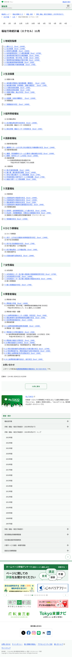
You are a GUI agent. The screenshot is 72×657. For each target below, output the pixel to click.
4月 (65, 23)
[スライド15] (37, 595)
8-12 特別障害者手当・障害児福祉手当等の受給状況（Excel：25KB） (27, 351)
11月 (26, 23)
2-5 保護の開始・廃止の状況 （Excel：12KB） (20, 92)
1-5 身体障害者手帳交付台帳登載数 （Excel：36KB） (22, 55)
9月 (39, 23)
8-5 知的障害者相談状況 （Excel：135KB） (18, 320)
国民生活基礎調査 (10, 550)
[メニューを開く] (68, 7)
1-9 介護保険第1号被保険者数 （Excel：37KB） (20, 64)
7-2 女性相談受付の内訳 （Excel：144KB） (18, 276)
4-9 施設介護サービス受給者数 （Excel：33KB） (20, 179)
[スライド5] (28, 595)
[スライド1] (25, 595)
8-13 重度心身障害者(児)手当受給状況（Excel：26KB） (23, 353)
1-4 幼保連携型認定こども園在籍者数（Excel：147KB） (23, 53)
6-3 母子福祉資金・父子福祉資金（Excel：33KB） (21, 249)
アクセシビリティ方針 (45, 644)
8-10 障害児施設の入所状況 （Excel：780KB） (20, 342)
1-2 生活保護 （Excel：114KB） (15, 48)
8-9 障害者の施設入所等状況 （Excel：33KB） (20, 340)
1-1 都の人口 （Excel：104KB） (15, 46)
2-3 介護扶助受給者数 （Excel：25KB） (17, 87)
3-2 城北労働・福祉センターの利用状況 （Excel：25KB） (23, 129)
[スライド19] (41, 595)
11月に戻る (36, 386)
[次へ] (65, 595)
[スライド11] (33, 595)
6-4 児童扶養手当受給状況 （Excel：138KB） (19, 255)
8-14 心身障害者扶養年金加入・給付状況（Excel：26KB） (24, 359)
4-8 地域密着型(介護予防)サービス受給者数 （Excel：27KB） (25, 177)
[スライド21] (42, 595)
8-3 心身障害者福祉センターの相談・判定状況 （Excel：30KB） (26, 315)
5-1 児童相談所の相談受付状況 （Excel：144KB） (21, 198)
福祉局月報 (8, 421)
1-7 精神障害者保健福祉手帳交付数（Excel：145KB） (22, 60)
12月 (20, 23)
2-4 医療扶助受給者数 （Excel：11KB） (17, 90)
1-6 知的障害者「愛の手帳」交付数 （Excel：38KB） (22, 58)
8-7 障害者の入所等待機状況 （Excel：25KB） (20, 332)
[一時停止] (47, 595)
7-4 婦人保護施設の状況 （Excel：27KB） (18, 285)
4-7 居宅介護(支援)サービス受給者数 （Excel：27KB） (22, 174)
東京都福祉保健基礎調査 (12, 534)
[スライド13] (35, 595)
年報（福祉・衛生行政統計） (14, 529)
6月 (55, 23)
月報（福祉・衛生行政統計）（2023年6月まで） (20, 426)
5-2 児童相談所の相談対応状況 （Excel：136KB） (21, 200)
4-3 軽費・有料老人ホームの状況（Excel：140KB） (21, 156)
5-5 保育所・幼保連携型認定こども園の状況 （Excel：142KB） (25, 210)
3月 (4, 23)
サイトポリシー (17, 644)
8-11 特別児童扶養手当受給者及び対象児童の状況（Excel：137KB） (27, 348)
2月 (9, 23)
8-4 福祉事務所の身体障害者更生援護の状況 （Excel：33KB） (25, 317)
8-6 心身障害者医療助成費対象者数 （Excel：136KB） (22, 326)
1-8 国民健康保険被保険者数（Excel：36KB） (19, 62)
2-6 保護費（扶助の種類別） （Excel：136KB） (20, 98)
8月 (44, 23)
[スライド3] (26, 595)
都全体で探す (66, 2)
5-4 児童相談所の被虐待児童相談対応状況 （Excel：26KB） (24, 204)
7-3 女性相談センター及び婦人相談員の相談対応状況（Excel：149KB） (28, 278)
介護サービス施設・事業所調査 (15, 545)
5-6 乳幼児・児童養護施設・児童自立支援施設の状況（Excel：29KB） (28, 213)
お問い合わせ (6, 644)
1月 (15, 23)
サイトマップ (6, 648)
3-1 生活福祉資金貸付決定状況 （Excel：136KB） (21, 123)
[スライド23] (44, 595)
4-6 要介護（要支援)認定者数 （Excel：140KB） (20, 172)
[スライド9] (32, 595)
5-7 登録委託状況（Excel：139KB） (16, 219)
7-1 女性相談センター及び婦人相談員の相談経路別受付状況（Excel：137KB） (30, 274)
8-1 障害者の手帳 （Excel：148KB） (16, 303)
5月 (60, 23)
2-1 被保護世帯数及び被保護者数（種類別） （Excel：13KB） (25, 83)
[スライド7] (30, 595)
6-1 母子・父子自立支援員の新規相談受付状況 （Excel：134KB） (26, 237)
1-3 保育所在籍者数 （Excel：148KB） (17, 51)
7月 (49, 23)
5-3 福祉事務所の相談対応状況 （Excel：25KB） (20, 202)
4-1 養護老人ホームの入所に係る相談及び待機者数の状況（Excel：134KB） (30, 147)
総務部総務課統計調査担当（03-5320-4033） (32, 369)
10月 (33, 23)
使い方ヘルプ (58, 644)
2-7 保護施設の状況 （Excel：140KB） (17, 104)
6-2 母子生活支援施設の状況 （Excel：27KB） (20, 243)
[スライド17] (39, 595)
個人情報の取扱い (30, 644)
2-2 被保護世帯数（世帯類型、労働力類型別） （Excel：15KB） (26, 85)
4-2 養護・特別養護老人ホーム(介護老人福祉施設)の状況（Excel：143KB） (29, 153)
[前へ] (6, 595)
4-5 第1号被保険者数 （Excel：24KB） (17, 170)
